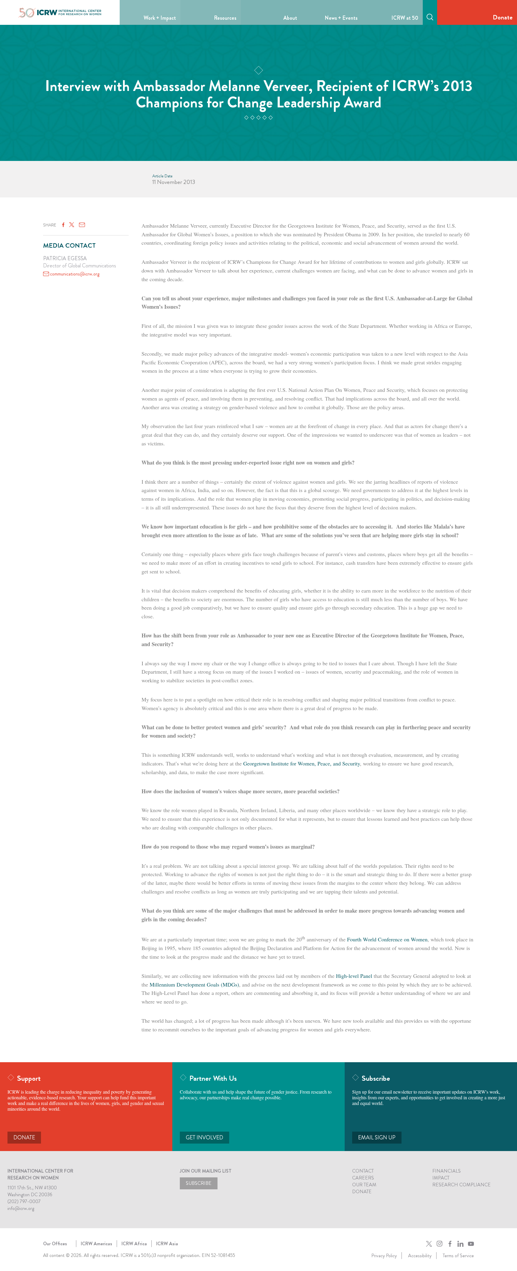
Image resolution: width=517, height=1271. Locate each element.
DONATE (24, 1137)
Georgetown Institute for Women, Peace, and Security (301, 763)
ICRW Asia (167, 1243)
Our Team (364, 1184)
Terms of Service (458, 1255)
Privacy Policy (384, 1255)
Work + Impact (160, 18)
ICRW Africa (134, 1243)
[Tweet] (71, 225)
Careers (363, 1177)
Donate (503, 17)
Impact (440, 1177)
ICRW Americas (96, 1243)
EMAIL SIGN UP (377, 1137)
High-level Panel (354, 975)
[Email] (82, 225)
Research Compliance (461, 1184)
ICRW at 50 (404, 18)
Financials (446, 1171)
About (290, 18)
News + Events (341, 18)
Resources (225, 18)
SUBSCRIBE (199, 1183)
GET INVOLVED (204, 1137)
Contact (363, 1171)
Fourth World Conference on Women (387, 939)
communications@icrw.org (74, 273)
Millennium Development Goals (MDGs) (194, 984)
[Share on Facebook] (63, 225)
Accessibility (419, 1255)
